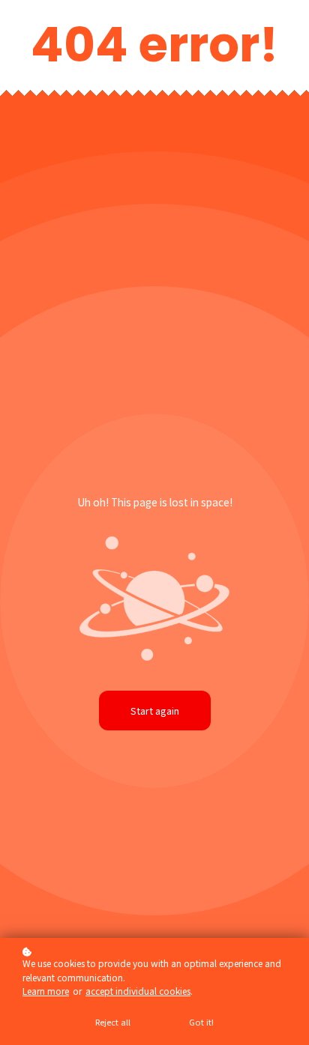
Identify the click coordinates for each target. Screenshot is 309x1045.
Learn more (45, 990)
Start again (154, 710)
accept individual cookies (138, 990)
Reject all (112, 1022)
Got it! (201, 1022)
